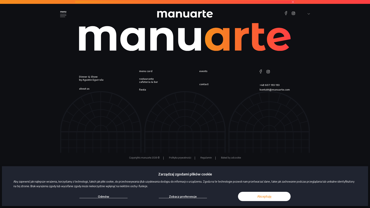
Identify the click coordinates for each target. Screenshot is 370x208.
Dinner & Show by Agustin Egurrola (91, 78)
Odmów (103, 196)
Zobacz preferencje (183, 196)
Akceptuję (264, 196)
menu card (145, 71)
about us (84, 88)
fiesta (142, 89)
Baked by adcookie (231, 157)
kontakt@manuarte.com (275, 89)
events (203, 71)
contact (204, 84)
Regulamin (206, 157)
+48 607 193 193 (270, 84)
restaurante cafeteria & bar (148, 80)
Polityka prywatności (180, 157)
